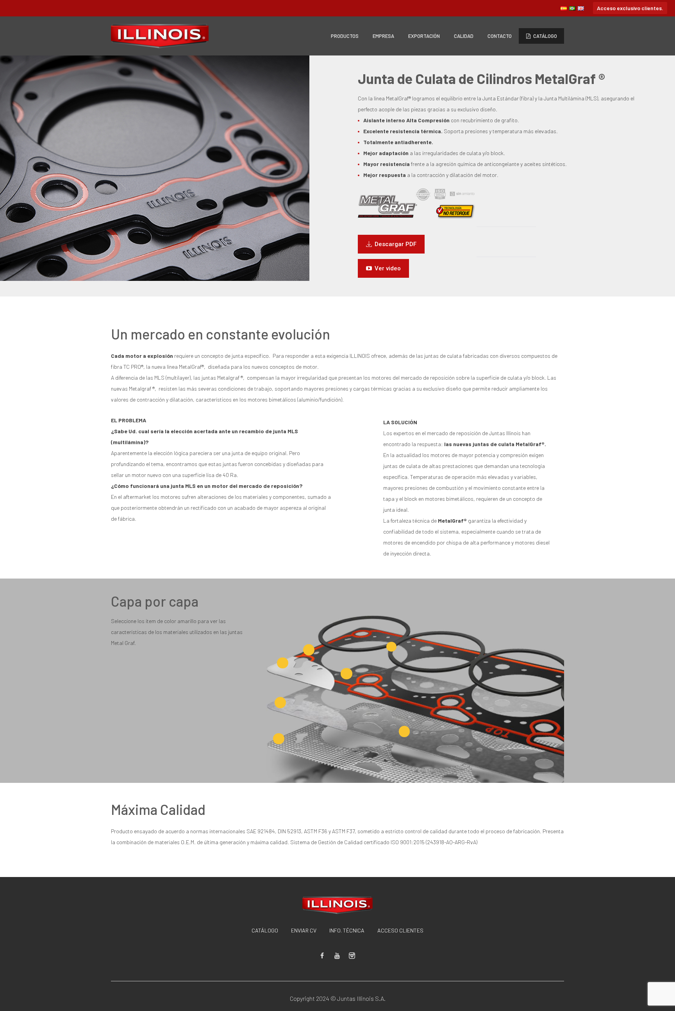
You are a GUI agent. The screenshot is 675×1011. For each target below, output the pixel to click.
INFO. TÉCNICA (346, 930)
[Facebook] (322, 955)
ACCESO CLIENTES (400, 930)
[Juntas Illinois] (337, 906)
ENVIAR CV (303, 930)
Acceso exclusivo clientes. (630, 8)
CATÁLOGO (265, 930)
